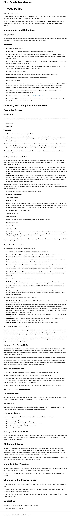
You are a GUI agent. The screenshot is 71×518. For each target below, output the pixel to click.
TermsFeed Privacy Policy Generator (21, 515)
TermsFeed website (8, 188)
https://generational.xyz (38, 96)
